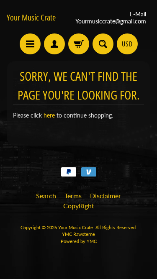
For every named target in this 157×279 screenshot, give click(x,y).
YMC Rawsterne (78, 234)
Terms (73, 196)
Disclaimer (105, 196)
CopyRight (78, 206)
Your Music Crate (31, 17)
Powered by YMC (79, 241)
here (49, 115)
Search (46, 196)
